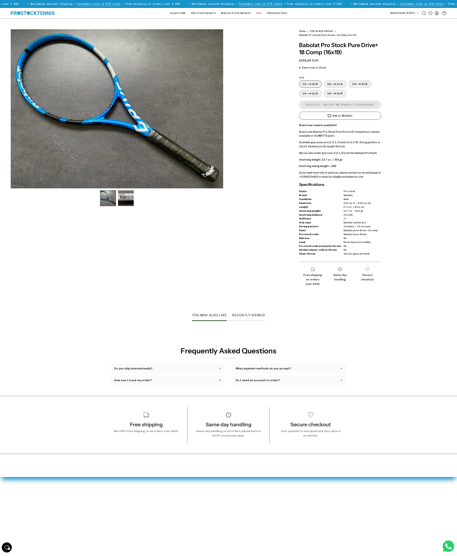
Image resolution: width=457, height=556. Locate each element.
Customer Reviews (160, 510)
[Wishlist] (430, 13)
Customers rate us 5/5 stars (98, 4)
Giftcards (153, 505)
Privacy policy (120, 512)
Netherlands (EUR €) (402, 12)
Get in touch (119, 494)
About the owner (158, 499)
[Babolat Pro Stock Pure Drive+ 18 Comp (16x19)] (108, 198)
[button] (424, 13)
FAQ (113, 488)
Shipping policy (121, 506)
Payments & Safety (124, 500)
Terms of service (122, 528)
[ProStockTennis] (33, 13)
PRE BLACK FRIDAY (321, 31)
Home (302, 31)
